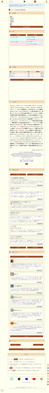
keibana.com (32, 155)
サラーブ (12, 76)
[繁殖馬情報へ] (16, 37)
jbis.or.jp (14, 153)
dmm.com (26, 153)
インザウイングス (30, 37)
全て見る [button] (18, 174)
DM (23, 387)
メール (28, 387)
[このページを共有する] (2, 390)
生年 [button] (28, 71)
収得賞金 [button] (37, 71)
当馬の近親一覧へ (26, 79)
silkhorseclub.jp (37, 153)
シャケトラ (13, 73)
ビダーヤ (12, 74)
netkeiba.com (28, 154)
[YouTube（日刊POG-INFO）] (34, 379)
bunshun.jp (17, 154)
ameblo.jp (13, 154)
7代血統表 (35, 35)
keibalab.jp (22, 154)
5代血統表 (18, 35)
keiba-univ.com (16, 155)
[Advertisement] (26, 55)
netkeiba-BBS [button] (35, 174)
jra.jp (32, 154)
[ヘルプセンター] (41, 379)
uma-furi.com (31, 153)
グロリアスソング (30, 39)
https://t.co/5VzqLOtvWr (31, 303)
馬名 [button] (10, 71)
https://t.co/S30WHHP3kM (26, 328)
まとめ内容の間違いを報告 (26, 160)
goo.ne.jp (36, 154)
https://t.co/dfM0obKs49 (16, 330)
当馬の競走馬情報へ (26, 26)
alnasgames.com (19, 153)
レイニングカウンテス (31, 44)
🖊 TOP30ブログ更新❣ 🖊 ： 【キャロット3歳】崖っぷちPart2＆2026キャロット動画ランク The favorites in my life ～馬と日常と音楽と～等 (25, 5)
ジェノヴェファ (13, 41)
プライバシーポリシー (26, 382)
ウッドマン (29, 41)
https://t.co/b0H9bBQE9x (31, 290)
